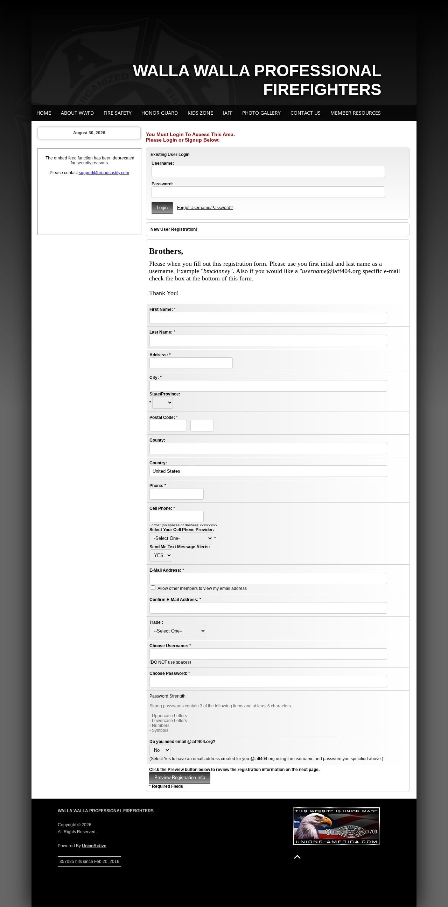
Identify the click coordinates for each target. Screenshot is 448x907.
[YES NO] (160, 555)
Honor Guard (159, 112)
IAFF (227, 112)
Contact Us (305, 112)
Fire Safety (118, 112)
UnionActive (94, 845)
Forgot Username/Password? (205, 207)
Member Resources (355, 112)
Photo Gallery (261, 112)
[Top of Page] (297, 856)
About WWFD (77, 112)
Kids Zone (200, 112)
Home (43, 112)
